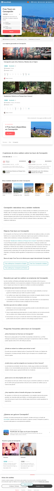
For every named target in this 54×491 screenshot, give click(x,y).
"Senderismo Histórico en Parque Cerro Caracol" (23, 241)
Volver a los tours (28, 484)
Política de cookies (44, 481)
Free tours (5, 142)
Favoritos (35, 2)
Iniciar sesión (42, 2)
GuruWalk (6, 419)
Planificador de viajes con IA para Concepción (24, 432)
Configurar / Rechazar (14, 486)
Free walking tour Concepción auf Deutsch (16, 268)
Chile (10, 142)
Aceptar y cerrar (40, 486)
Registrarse (50, 2)
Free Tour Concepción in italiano (38, 263)
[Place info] (19, 14)
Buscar (11, 31)
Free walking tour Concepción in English (15, 263)
